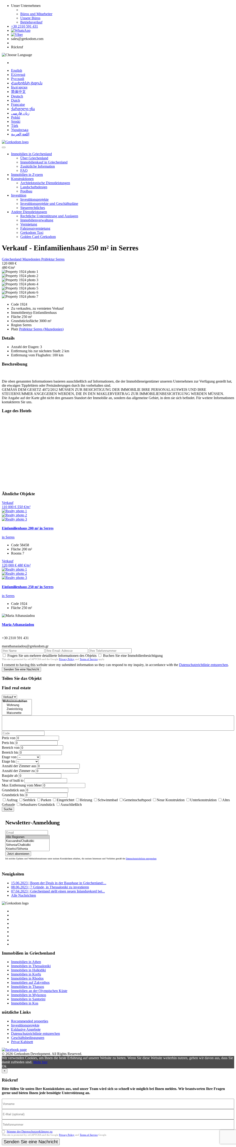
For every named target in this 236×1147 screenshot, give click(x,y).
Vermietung (28, 224)
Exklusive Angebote (26, 1029)
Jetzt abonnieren (18, 853)
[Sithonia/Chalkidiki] (27, 845)
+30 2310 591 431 (24, 26)
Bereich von (11, 747)
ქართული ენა (23, 109)
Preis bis (8, 743)
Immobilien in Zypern (27, 175)
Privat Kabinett (22, 1042)
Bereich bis (10, 752)
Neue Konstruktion (171, 800)
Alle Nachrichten (23, 895)
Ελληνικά (18, 75)
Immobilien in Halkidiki (28, 970)
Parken (46, 800)
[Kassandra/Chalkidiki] (27, 841)
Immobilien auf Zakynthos (30, 982)
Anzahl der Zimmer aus (19, 766)
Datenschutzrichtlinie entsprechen (203, 665)
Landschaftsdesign (33, 187)
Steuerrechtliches (32, 208)
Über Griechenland (34, 158)
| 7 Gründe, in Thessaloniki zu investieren (50, 887)
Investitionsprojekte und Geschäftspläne (49, 204)
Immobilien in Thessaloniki (31, 966)
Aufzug (12, 800)
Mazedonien (31, 259)
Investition (18, 195)
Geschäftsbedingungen (27, 1038)
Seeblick (29, 800)
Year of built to (13, 780)
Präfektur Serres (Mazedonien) (41, 329)
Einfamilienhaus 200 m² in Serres (27, 528)
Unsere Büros (30, 18)
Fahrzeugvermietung (35, 228)
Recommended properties (29, 1021)
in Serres (8, 537)
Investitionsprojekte (34, 199)
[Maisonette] (17, 713)
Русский (17, 79)
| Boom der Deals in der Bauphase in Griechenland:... (58, 883)
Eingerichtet (65, 800)
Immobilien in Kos (24, 1003)
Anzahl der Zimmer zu (18, 771)
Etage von (9, 757)
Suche (8, 809)
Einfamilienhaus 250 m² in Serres (27, 587)
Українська (19, 130)
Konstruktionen (22, 179)
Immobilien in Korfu (26, 974)
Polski (15, 117)
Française (18, 104)
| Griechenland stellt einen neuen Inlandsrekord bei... (58, 891)
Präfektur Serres (53, 259)
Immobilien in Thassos (27, 987)
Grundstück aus (13, 790)
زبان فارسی (20, 113)
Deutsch (17, 96)
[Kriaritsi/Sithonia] (27, 849)
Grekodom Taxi (31, 233)
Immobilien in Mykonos (28, 995)
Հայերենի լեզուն (26, 83)
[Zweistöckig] (17, 709)
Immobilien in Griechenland (31, 154)
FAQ (24, 170)
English (16, 70)
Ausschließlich (71, 805)
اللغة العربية (20, 134)
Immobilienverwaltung (36, 220)
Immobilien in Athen (26, 962)
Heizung (86, 800)
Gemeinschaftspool (137, 800)
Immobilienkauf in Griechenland (44, 162)
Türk (14, 126)
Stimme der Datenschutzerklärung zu (30, 1131)
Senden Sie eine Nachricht (21, 669)
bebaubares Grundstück (38, 805)
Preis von (8, 738)
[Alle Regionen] (27, 837)
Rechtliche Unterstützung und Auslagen (49, 216)
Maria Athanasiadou (18, 624)
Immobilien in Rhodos (27, 978)
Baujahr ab (10, 776)
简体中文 (18, 92)
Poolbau (26, 191)
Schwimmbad (108, 800)
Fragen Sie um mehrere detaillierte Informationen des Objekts (52, 656)
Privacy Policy (66, 659)
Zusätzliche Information (37, 166)
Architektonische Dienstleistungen (45, 183)
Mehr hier (40, 1062)
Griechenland (12, 259)
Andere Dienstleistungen (29, 212)
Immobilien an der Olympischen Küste (39, 991)
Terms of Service (89, 659)
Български (19, 87)
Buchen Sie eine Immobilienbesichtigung (133, 656)
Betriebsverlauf (31, 22)
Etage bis (8, 761)
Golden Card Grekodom (38, 237)
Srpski (15, 121)
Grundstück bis (13, 795)
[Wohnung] (17, 705)
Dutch (15, 100)
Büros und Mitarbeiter (36, 14)
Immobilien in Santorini (28, 999)
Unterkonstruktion (203, 800)
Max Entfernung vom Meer (22, 785)
